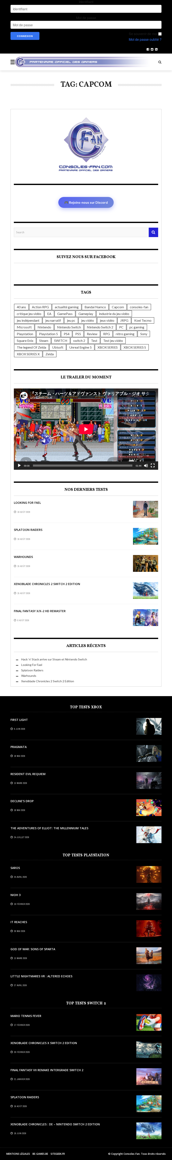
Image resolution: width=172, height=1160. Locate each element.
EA (49, 314)
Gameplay (85, 314)
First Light (19, 720)
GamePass (65, 314)
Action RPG (40, 307)
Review (92, 334)
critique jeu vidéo (29, 314)
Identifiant (86, 2)
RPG (106, 334)
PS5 (78, 334)
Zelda (50, 354)
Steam (43, 340)
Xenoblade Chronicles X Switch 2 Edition (43, 1043)
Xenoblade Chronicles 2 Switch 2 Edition (47, 584)
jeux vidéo (107, 320)
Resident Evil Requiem (28, 774)
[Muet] (146, 465)
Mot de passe (86, 18)
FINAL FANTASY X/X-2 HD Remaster (40, 611)
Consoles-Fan (132, 1154)
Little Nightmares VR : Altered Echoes (41, 976)
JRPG (124, 320)
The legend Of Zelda (31, 347)
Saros (15, 868)
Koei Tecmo (142, 320)
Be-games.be (40, 1154)
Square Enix (25, 340)
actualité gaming (67, 307)
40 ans (21, 307)
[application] (86, 429)
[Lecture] (19, 465)
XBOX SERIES (108, 347)
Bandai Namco (95, 307)
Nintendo (44, 327)
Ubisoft (57, 347)
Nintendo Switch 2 (100, 327)
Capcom (118, 307)
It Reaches (18, 922)
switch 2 (79, 340)
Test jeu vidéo (113, 340)
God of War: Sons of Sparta (32, 949)
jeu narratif (53, 320)
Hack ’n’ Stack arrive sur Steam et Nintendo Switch (54, 659)
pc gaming (136, 327)
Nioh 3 (15, 895)
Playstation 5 (48, 334)
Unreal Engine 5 (80, 347)
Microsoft (24, 327)
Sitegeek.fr (58, 1154)
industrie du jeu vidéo (114, 314)
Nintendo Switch (69, 327)
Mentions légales (18, 1154)
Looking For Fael (27, 503)
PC (121, 327)
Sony (143, 334)
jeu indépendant (28, 320)
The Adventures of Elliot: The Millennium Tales (49, 828)
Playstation (25, 334)
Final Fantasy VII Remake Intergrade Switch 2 (46, 1070)
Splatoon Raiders (28, 530)
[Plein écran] (153, 465)
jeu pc (71, 320)
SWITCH (60, 340)
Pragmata (18, 747)
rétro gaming (125, 334)
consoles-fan (139, 307)
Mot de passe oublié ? (145, 39)
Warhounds (23, 557)
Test (94, 340)
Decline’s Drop (22, 801)
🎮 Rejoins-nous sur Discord (86, 202)
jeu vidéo (87, 320)
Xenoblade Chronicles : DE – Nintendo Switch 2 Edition (55, 1124)
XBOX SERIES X (28, 354)
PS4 (66, 334)
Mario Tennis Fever (25, 1016)
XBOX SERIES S (135, 347)
